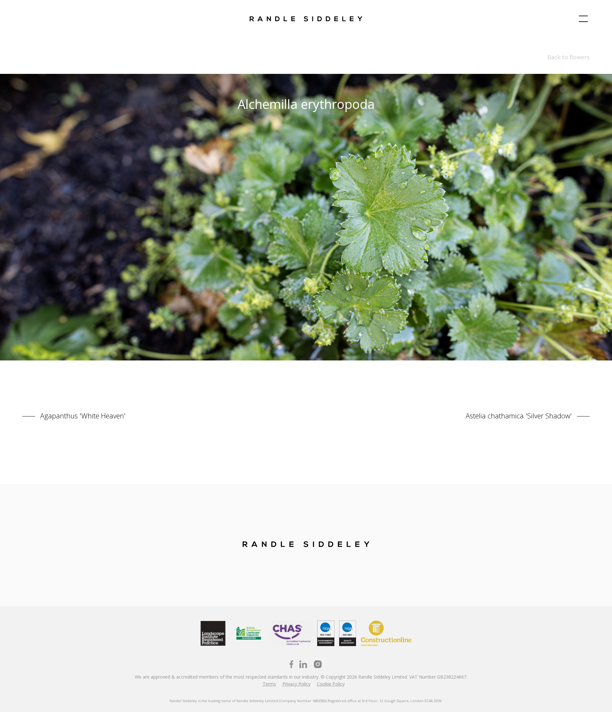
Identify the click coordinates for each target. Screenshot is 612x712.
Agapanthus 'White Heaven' (82, 415)
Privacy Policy (296, 684)
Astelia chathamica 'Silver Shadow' (520, 415)
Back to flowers (568, 57)
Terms (269, 684)
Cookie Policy (331, 684)
